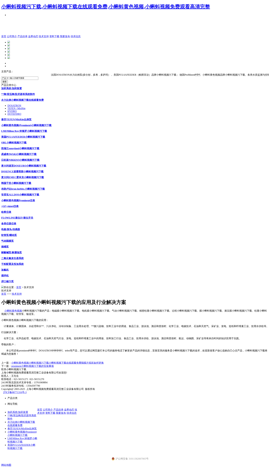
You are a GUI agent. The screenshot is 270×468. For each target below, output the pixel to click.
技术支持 (44, 36)
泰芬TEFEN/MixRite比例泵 (22, 428)
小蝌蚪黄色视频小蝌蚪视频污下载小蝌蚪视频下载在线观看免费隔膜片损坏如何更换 (57, 362)
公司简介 (12, 36)
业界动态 (33, 36)
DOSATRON (14, 105)
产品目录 (23, 36)
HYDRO (12, 111)
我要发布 (65, 36)
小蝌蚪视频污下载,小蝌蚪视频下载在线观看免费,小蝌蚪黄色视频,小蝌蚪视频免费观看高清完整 (105, 6)
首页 (3, 36)
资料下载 (54, 36)
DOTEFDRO (14, 114)
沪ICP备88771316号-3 (15, 392)
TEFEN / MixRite (16, 108)
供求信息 (76, 36)
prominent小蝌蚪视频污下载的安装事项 (32, 366)
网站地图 (6, 465)
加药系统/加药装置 (18, 412)
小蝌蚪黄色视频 (13, 310)
